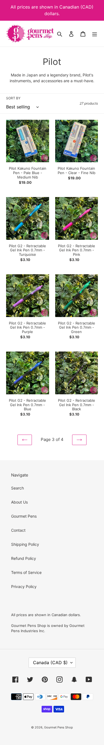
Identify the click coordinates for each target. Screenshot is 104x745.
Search (17, 488)
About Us (19, 502)
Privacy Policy (24, 586)
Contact (18, 530)
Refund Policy (23, 558)
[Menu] (94, 33)
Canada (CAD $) (50, 662)
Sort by (13, 98)
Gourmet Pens (24, 516)
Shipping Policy (25, 544)
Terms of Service (26, 572)
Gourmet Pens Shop (58, 727)
